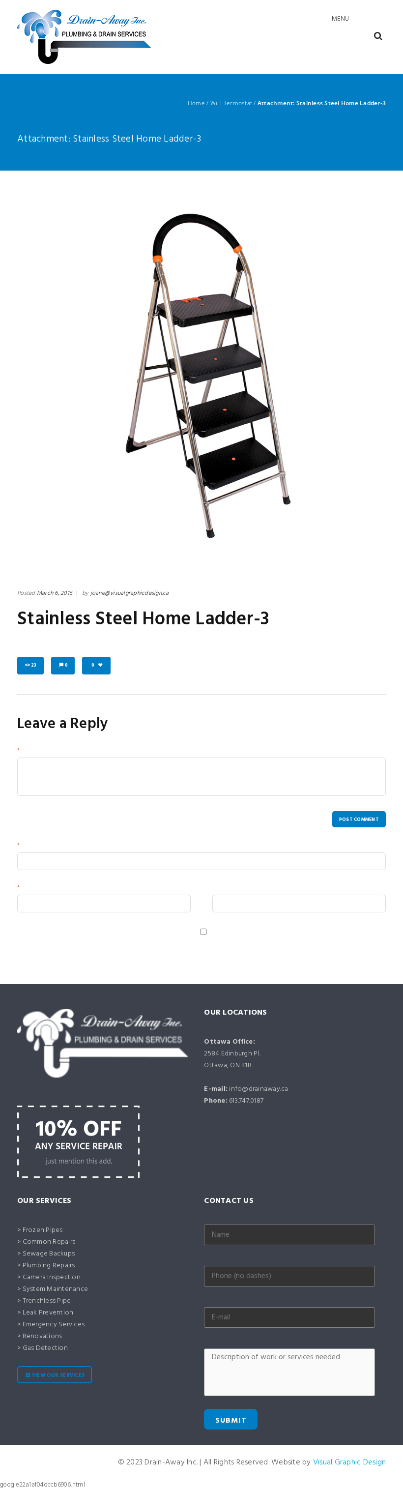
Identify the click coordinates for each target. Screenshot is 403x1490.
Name (29, 847)
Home (196, 103)
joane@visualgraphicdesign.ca (129, 593)
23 (34, 665)
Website (223, 889)
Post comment (359, 819)
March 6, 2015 (54, 593)
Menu (340, 19)
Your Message (40, 752)
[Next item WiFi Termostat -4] (294, 375)
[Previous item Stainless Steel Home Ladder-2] (109, 375)
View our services (58, 1376)
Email (28, 889)
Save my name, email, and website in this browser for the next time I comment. (128, 942)
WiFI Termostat (231, 103)
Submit (231, 1420)
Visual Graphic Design (349, 1462)
